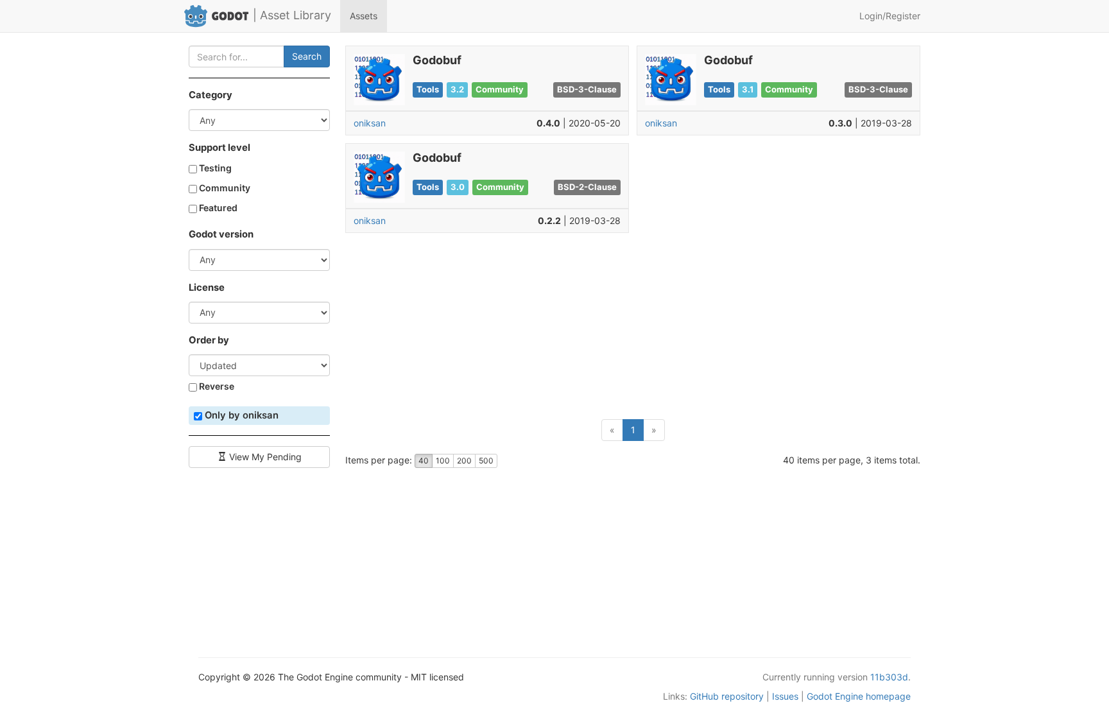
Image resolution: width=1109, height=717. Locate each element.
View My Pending (264, 456)
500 (486, 460)
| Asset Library (292, 15)
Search (307, 56)
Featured (217, 207)
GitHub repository (727, 696)
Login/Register (889, 15)
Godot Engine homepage (859, 696)
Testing (214, 167)
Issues (785, 696)
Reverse (215, 386)
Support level (219, 147)
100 (443, 460)
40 (423, 460)
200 (464, 460)
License (207, 287)
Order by (209, 340)
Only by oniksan (240, 415)
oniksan (370, 122)
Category (210, 95)
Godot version (221, 234)
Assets (363, 15)
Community (223, 187)
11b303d (889, 676)
